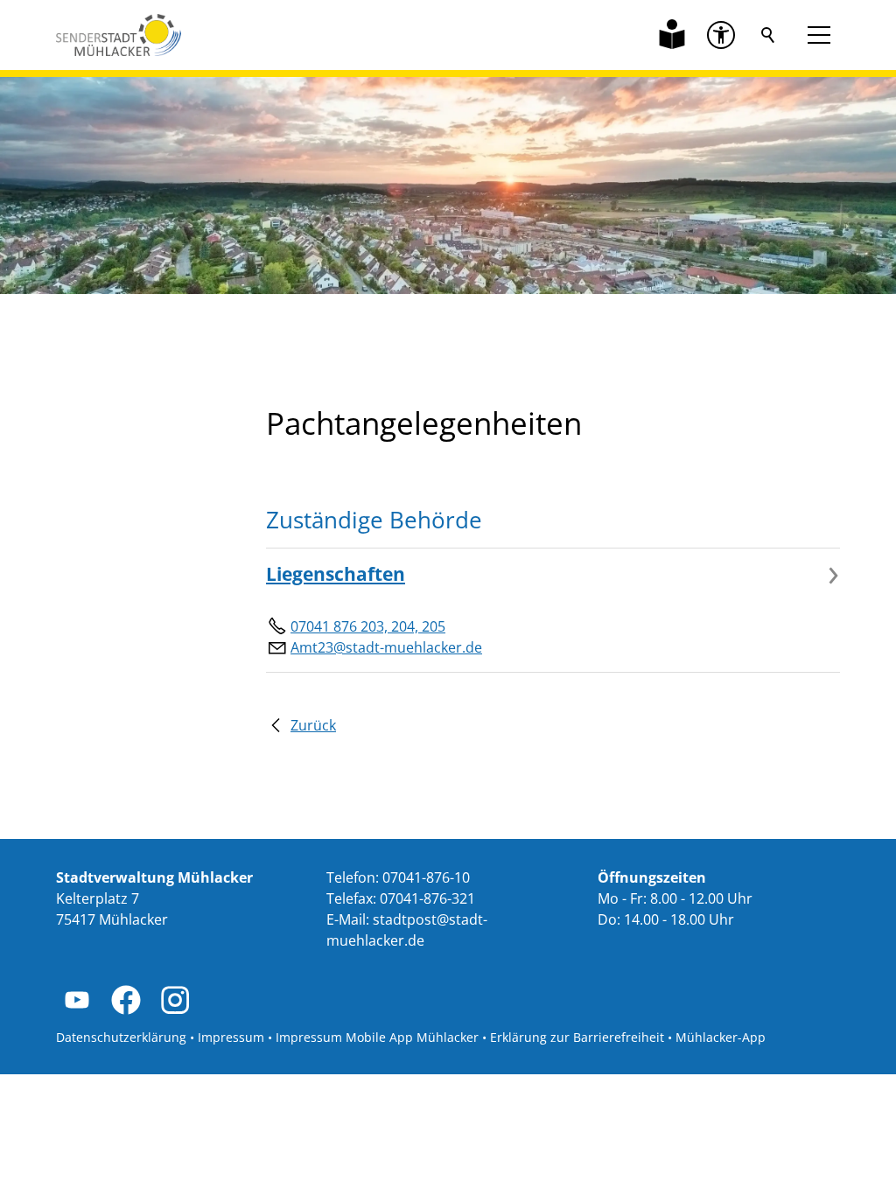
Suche (768, 35)
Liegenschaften (335, 574)
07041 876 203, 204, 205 (367, 626)
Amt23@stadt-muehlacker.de (386, 647)
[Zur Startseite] (118, 35)
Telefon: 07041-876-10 (398, 877)
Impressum (231, 1037)
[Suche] (768, 35)
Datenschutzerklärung (121, 1037)
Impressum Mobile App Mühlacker (377, 1037)
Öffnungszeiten (652, 877)
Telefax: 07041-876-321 (400, 898)
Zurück (313, 725)
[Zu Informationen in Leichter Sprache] (672, 35)
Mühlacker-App (721, 1037)
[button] (721, 35)
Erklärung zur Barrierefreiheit (577, 1037)
